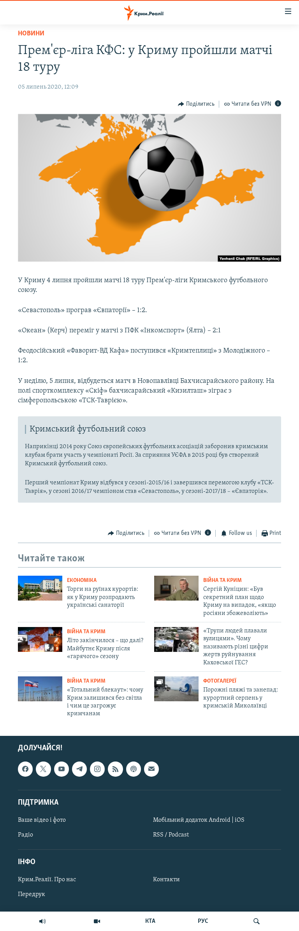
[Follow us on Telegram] (79, 769)
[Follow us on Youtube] (61, 769)
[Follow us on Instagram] (97, 769)
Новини (31, 33)
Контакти (166, 880)
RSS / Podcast (171, 835)
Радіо (25, 835)
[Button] (196, 104)
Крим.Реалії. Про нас (47, 880)
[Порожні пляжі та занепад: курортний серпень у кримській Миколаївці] (176, 688)
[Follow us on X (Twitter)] (43, 769)
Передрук (31, 894)
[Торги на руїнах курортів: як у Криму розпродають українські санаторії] (40, 588)
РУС (203, 921)
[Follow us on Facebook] (25, 769)
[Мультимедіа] (97, 921)
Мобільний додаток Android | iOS (198, 820)
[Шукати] (256, 921)
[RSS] (115, 769)
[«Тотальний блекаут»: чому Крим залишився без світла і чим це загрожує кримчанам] (40, 688)
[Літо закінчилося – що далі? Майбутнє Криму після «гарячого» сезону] (40, 639)
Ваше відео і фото (42, 820)
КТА (150, 921)
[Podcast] (133, 769)
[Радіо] (42, 921)
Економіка (82, 580)
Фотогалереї (219, 681)
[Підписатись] (151, 769)
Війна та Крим (222, 580)
